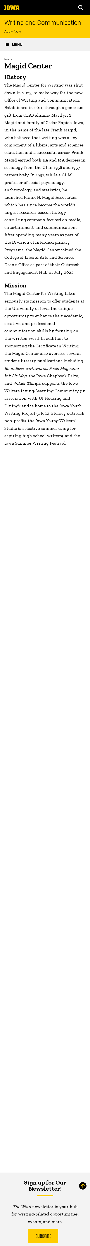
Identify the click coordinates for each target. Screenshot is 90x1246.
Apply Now (12, 31)
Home (8, 59)
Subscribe (43, 1236)
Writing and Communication (42, 23)
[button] (81, 7)
